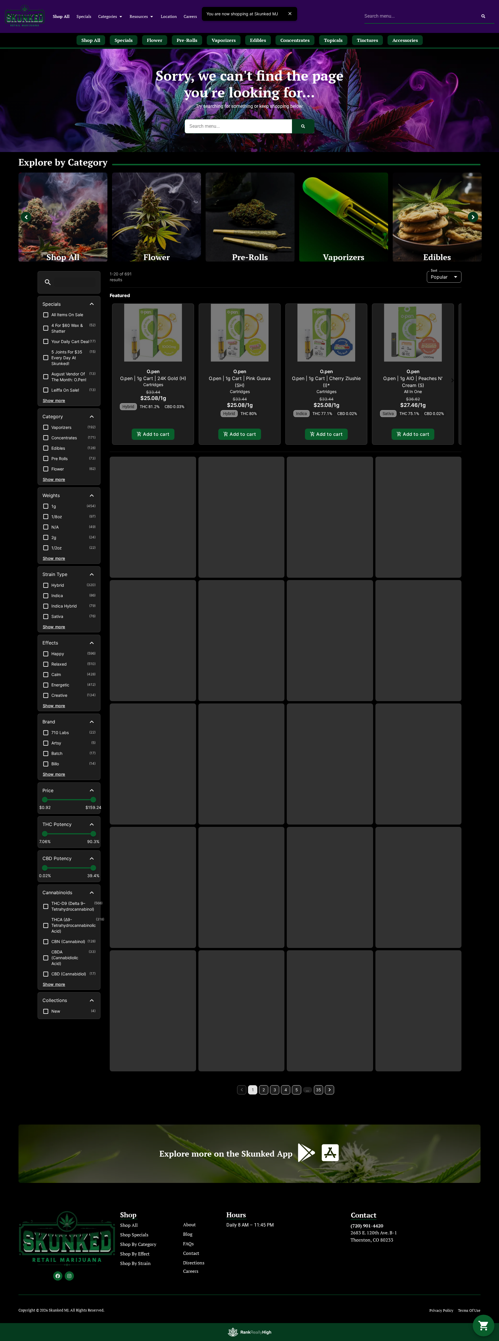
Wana (330, 1090)
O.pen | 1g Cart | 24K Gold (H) (153, 386)
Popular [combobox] (439, 277)
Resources (139, 16)
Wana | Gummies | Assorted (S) (330, 1097)
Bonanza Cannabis (330, 945)
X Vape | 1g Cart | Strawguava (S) (241, 546)
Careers (190, 16)
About (189, 1319)
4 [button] (285, 1184)
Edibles (437, 257)
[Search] (483, 16)
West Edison (241, 807)
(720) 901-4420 (367, 1321)
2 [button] (263, 1184)
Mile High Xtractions (152, 954)
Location (169, 16)
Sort (434, 270)
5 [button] (296, 1184)
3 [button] (274, 1184)
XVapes (152, 539)
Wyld (241, 945)
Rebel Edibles (418, 816)
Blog (187, 1329)
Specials (84, 16)
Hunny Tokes (418, 539)
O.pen (153, 379)
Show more (54, 400)
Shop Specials (134, 1330)
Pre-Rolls (250, 257)
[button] (48, 282)
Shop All (61, 16)
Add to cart (156, 441)
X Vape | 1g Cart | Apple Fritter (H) (153, 823)
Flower (157, 257)
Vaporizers (343, 257)
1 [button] (253, 1184)
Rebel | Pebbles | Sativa (418, 961)
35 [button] (318, 1184)
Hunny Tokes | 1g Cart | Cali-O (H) (418, 685)
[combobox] (418, 16)
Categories (107, 16)
